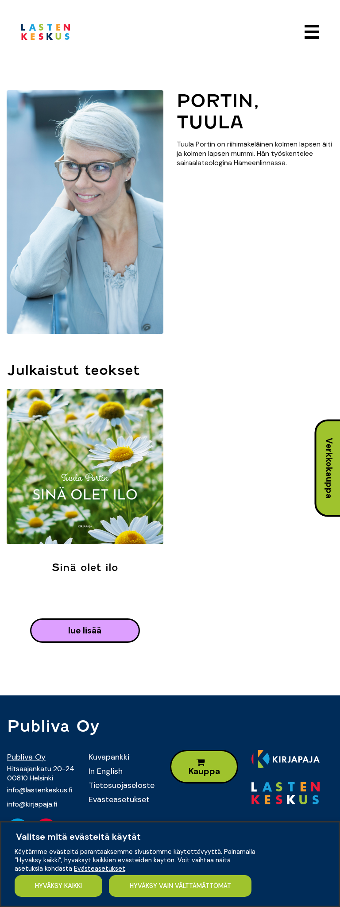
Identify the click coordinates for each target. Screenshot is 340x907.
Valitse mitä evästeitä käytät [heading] (78, 836)
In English (106, 771)
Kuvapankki (109, 757)
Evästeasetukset (119, 799)
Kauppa (204, 771)
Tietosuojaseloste (122, 785)
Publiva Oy (26, 757)
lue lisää (84, 630)
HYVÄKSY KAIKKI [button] (58, 886)
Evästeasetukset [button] (99, 868)
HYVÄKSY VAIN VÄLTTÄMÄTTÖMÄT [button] (180, 886)
